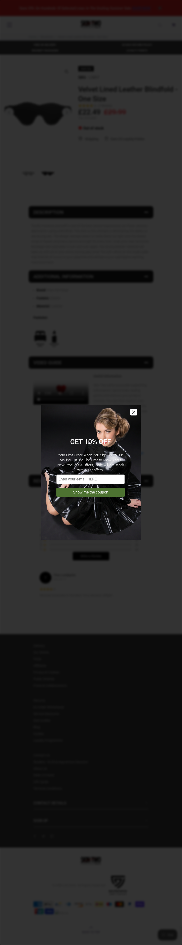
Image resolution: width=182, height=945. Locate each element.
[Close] (133, 412)
